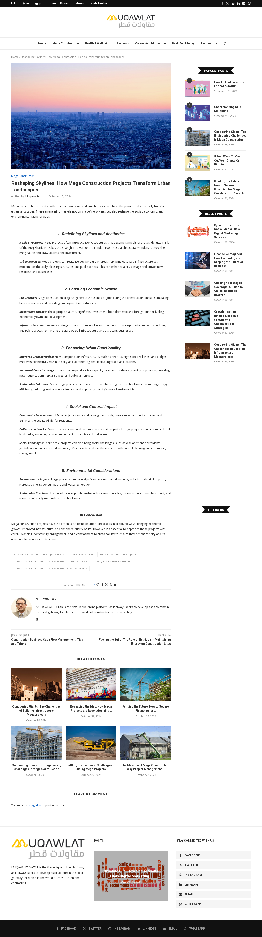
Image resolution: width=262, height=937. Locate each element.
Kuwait (64, 3)
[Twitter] (227, 3)
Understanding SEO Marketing (227, 109)
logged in (35, 805)
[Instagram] (233, 3)
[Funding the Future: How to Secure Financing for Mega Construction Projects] (145, 684)
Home (42, 43)
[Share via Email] (115, 584)
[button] (97, 875)
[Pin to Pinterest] (111, 584)
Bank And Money (183, 43)
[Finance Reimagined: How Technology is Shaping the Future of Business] (197, 260)
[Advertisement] (215, 434)
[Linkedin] (238, 3)
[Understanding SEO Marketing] (197, 113)
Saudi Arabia (98, 3)
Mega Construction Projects (118, 554)
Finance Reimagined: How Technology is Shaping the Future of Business (228, 260)
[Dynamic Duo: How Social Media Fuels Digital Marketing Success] (197, 231)
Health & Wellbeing (97, 43)
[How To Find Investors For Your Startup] (197, 88)
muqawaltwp (33, 196)
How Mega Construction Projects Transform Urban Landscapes (53, 554)
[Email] (243, 3)
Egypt (37, 3)
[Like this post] (97, 584)
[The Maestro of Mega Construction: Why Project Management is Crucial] (145, 743)
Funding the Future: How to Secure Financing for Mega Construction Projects (229, 187)
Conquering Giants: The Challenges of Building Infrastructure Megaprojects (36, 710)
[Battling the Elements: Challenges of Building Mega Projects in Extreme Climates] (91, 743)
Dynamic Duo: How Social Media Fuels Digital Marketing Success (227, 231)
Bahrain (79, 3)
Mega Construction (65, 43)
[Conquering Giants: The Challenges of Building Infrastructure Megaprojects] (36, 684)
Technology (209, 43)
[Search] (225, 43)
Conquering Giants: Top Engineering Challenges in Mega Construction (230, 135)
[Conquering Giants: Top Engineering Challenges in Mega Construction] (36, 743)
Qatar (25, 3)
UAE (14, 3)
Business (122, 43)
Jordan (51, 3)
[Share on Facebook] (102, 584)
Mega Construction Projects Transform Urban (100, 561)
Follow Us (216, 510)
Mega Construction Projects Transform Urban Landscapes (50, 568)
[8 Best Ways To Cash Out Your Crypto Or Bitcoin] (197, 163)
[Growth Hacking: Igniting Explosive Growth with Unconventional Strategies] (197, 318)
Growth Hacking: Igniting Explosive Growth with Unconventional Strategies (226, 319)
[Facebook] (222, 3)
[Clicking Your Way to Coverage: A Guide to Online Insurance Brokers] (197, 289)
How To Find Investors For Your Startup (229, 84)
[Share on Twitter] (106, 584)
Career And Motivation (150, 43)
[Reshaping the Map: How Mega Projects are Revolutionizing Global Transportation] (91, 684)
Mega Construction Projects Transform (39, 561)
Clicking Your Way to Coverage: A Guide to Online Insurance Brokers (228, 289)
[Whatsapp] (249, 3)
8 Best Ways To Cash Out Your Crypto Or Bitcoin (228, 160)
